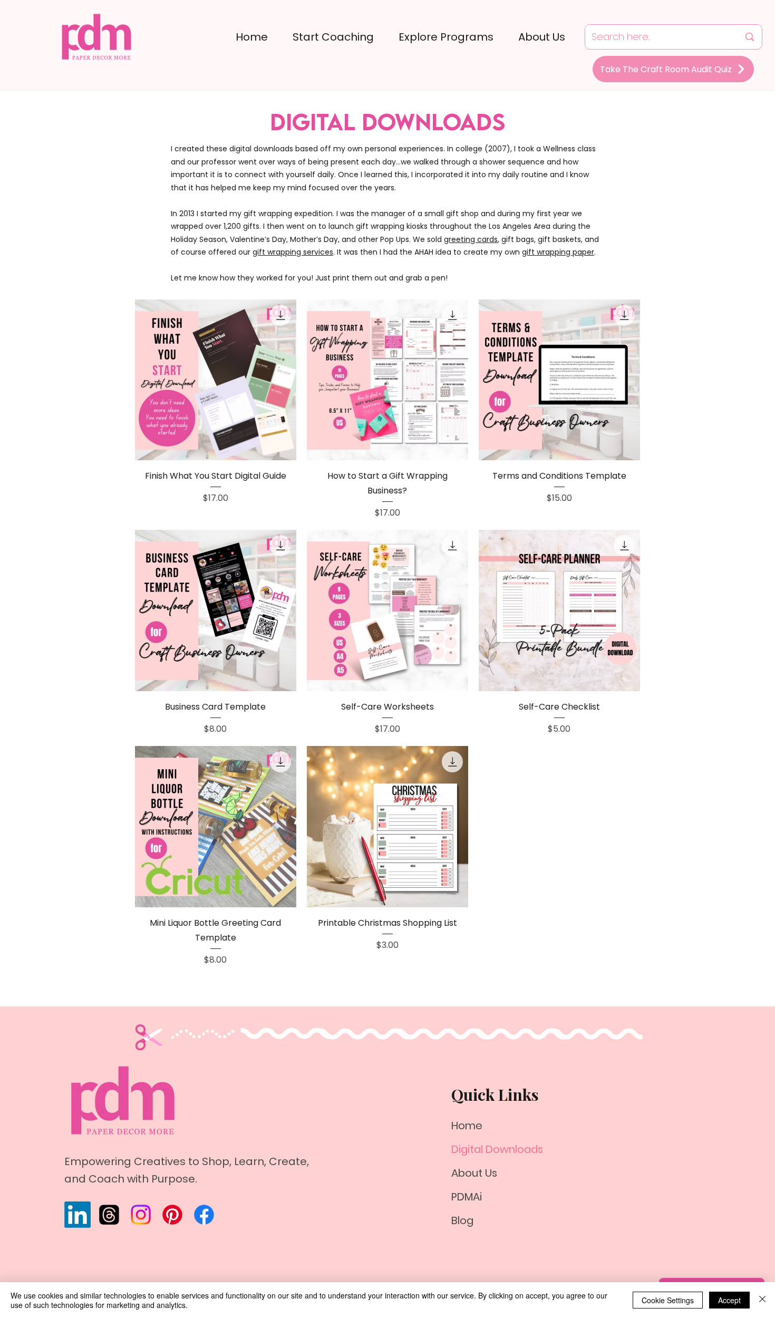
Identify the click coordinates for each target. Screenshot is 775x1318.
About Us (474, 1173)
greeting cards (471, 239)
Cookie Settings (668, 1300)
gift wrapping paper (558, 252)
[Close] (762, 1300)
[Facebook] (204, 1214)
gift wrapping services (293, 252)
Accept (729, 1300)
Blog (462, 1220)
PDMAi (466, 1196)
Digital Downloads (497, 1149)
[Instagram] (141, 1214)
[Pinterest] (172, 1214)
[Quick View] (215, 380)
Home (466, 1125)
